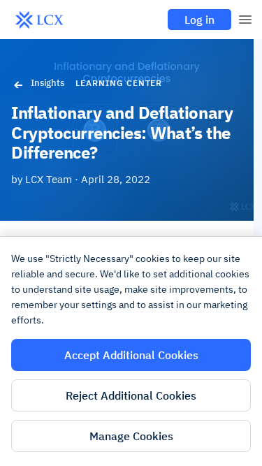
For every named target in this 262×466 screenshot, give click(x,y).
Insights (47, 83)
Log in (199, 20)
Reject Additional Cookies (131, 395)
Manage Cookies (131, 436)
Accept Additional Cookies (131, 355)
